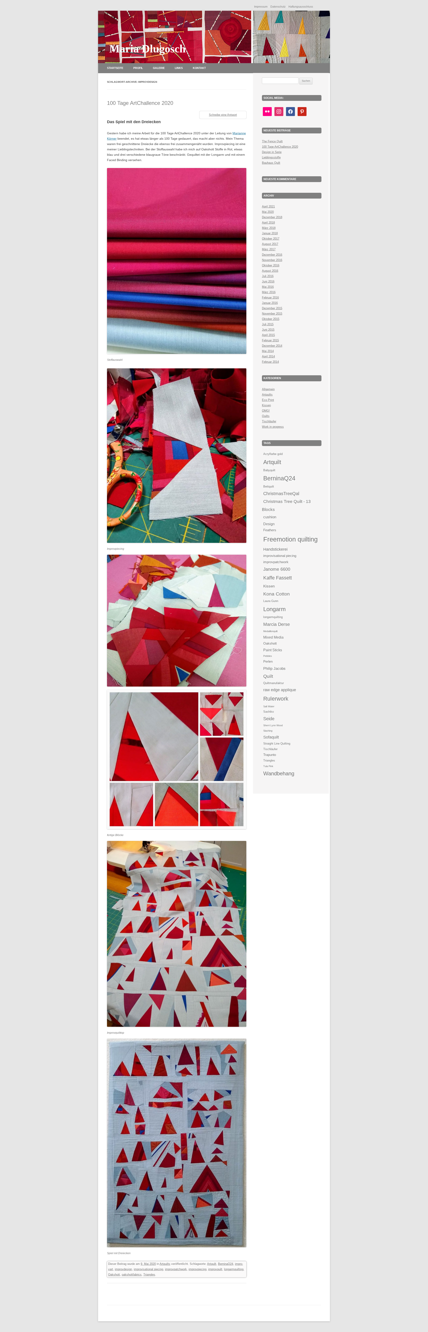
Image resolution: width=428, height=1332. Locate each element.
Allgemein (268, 389)
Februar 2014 (270, 361)
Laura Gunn (270, 601)
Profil (138, 68)
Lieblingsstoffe (271, 157)
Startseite (115, 68)
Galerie (159, 68)
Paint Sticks (272, 650)
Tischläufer (269, 421)
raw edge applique (279, 689)
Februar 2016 (270, 297)
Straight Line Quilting (276, 743)
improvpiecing (197, 1269)
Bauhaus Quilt (271, 162)
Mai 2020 (268, 212)
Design (269, 524)
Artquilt (211, 1264)
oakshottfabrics (132, 1274)
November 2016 (272, 260)
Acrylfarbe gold (273, 454)
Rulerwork (275, 699)
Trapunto (269, 755)
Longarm (274, 609)
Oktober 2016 (270, 265)
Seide (268, 718)
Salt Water (268, 706)
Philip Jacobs (274, 668)
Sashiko (268, 711)
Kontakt (199, 68)
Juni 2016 (268, 281)
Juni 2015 (268, 329)
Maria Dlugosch (147, 48)
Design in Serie (272, 152)
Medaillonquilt (270, 631)
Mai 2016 (268, 286)
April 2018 (268, 222)
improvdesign (123, 1269)
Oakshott (114, 1274)
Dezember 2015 (272, 308)
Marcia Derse (276, 624)
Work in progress (273, 426)
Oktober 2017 (270, 238)
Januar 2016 (270, 303)
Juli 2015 (268, 324)
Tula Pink (268, 766)
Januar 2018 (270, 233)
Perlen (268, 661)
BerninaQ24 (225, 1264)
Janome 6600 (276, 569)
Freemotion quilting (290, 539)
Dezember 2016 (272, 254)
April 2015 (268, 335)
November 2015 (272, 313)
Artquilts (165, 1264)
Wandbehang (278, 773)
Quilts (266, 416)
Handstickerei (275, 549)
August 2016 (270, 270)
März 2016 (269, 292)
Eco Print (268, 400)
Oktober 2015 (270, 319)
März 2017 (269, 249)
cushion (269, 517)
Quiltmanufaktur (273, 683)
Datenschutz (278, 6)
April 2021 (268, 206)
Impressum (261, 6)
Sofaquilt (271, 737)
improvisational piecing (148, 1269)
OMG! (266, 410)
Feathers (269, 530)
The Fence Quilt (272, 141)
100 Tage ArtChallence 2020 (140, 103)
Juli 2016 (268, 276)
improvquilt (215, 1269)
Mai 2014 (268, 351)
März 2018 (269, 228)
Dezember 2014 (272, 345)
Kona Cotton (276, 593)
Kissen (266, 405)
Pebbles (267, 656)
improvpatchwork (176, 1269)
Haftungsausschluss (300, 6)
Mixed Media (273, 637)
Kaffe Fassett (277, 578)
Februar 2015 (270, 340)
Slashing (267, 730)
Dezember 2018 (272, 217)
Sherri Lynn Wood (273, 725)
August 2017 (270, 244)
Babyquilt (269, 470)
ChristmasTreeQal (281, 493)
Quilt (268, 676)
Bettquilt (268, 486)
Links (179, 68)
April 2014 (268, 356)
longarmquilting (233, 1269)
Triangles (149, 1274)
